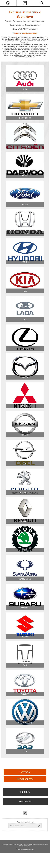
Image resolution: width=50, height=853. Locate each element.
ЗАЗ (25, 752)
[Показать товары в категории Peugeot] (25, 482)
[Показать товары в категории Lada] (25, 309)
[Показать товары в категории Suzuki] (25, 625)
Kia (25, 291)
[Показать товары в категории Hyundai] (25, 251)
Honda (25, 233)
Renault (25, 521)
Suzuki (25, 636)
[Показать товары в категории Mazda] (25, 366)
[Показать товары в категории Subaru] (25, 597)
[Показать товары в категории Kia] (25, 280)
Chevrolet (25, 118)
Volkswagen (25, 723)
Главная (8, 21)
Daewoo (25, 176)
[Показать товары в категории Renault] (25, 510)
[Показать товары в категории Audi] (25, 78)
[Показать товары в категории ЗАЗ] (25, 741)
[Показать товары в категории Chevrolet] (25, 107)
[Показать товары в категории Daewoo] (25, 165)
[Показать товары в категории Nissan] (25, 424)
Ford (25, 204)
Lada (25, 320)
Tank (25, 665)
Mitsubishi (25, 406)
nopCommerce (29, 849)
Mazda (25, 377)
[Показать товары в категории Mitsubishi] (25, 395)
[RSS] (25, 813)
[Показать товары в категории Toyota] (25, 683)
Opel (25, 464)
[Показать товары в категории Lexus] (25, 337)
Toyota (25, 694)
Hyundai (25, 262)
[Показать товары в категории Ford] (25, 194)
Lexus (25, 348)
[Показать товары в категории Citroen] (25, 136)
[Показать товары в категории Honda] (25, 222)
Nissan (25, 435)
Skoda (25, 550)
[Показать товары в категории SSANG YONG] (25, 568)
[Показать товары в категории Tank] (25, 654)
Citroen (25, 147)
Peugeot (25, 492)
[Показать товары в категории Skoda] (25, 539)
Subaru (25, 608)
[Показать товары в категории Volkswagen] (25, 712)
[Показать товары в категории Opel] (25, 453)
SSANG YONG (25, 579)
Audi (25, 89)
